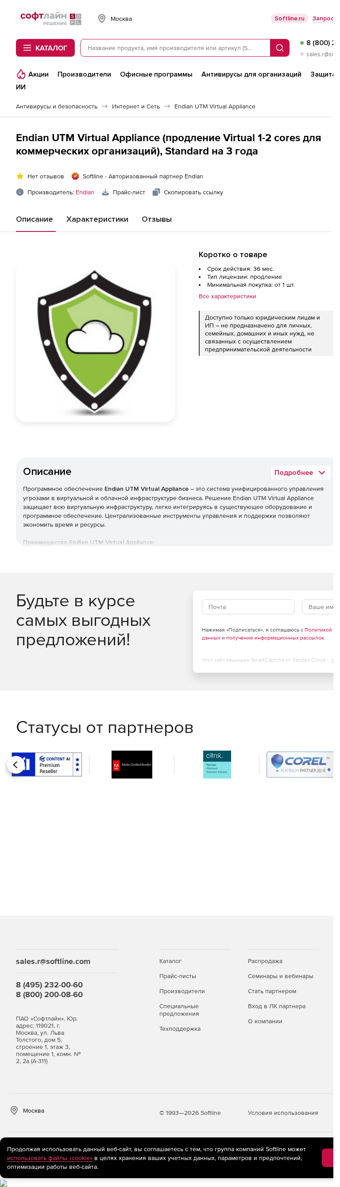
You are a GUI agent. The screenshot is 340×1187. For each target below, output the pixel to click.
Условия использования (283, 1112)
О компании (265, 1021)
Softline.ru (289, 18)
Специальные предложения (179, 1009)
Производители (182, 990)
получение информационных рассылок (275, 638)
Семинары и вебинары (280, 975)
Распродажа (265, 960)
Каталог (170, 960)
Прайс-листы (177, 975)
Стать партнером (272, 990)
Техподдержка (180, 1028)
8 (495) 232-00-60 (49, 984)
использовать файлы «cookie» (50, 1157)
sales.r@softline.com (53, 961)
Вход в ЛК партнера (276, 1006)
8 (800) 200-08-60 (49, 994)
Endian (85, 192)
